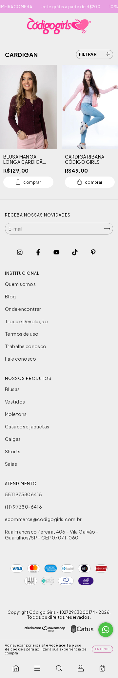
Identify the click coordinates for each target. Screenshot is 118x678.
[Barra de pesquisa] (59, 668)
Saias (11, 464)
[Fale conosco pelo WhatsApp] (105, 629)
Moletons (16, 414)
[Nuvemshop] (45, 630)
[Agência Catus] (81, 629)
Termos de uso (21, 334)
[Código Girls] (16, 668)
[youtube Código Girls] (57, 252)
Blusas (12, 389)
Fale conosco (20, 359)
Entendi (102, 649)
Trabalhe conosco (26, 346)
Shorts (13, 451)
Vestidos (15, 402)
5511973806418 (23, 494)
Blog (10, 296)
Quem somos (20, 284)
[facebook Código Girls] (38, 252)
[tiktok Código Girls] (75, 252)
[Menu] (37, 668)
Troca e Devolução (26, 321)
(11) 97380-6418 (23, 507)
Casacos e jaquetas (27, 426)
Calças (13, 439)
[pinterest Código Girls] (93, 252)
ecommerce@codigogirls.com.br (43, 519)
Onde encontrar (23, 309)
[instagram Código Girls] (20, 252)
